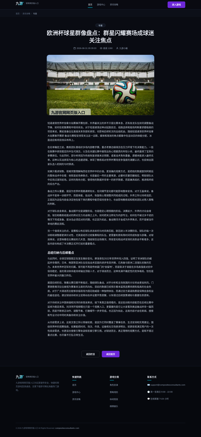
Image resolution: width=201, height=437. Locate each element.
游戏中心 (101, 4)
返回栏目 (90, 354)
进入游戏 (176, 4)
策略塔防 (114, 392)
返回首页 (110, 354)
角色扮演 (114, 385)
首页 (90, 4)
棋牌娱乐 (114, 406)
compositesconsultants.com (67, 428)
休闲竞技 (114, 399)
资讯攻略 (114, 4)
